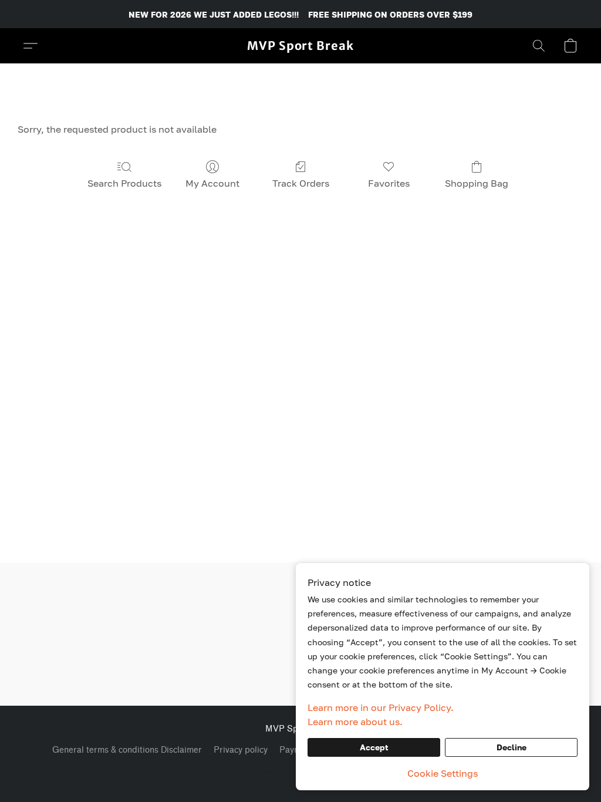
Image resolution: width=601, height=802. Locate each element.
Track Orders (300, 183)
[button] (300, 46)
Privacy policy (241, 750)
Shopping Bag (476, 183)
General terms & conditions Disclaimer (127, 750)
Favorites (389, 183)
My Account (212, 183)
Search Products (124, 183)
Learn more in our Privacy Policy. (381, 707)
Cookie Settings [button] (442, 773)
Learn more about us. (355, 721)
